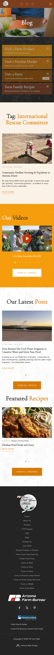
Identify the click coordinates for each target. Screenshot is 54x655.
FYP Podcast (27, 529)
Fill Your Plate (34, 639)
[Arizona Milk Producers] (27, 617)
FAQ (27, 533)
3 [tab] (20, 262)
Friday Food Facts (27, 559)
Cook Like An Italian (19, 624)
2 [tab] (28, 461)
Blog (27, 537)
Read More (8, 192)
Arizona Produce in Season (27, 550)
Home (27, 516)
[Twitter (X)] (27, 4)
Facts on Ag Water (27, 588)
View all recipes (27, 472)
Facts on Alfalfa (27, 584)
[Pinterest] (32, 4)
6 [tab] (28, 262)
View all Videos (27, 273)
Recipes (27, 525)
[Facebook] (21, 4)
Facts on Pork (27, 567)
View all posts (27, 385)
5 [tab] (25, 262)
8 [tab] (33, 262)
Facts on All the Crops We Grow (27, 580)
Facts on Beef (27, 563)
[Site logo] (27, 503)
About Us (27, 521)
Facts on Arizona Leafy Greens (27, 575)
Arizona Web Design (29, 645)
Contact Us (27, 542)
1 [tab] (15, 262)
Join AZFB (27, 546)
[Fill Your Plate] (5, 4)
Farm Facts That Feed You (27, 554)
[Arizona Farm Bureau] (27, 598)
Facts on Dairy (27, 571)
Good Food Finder (35, 629)
